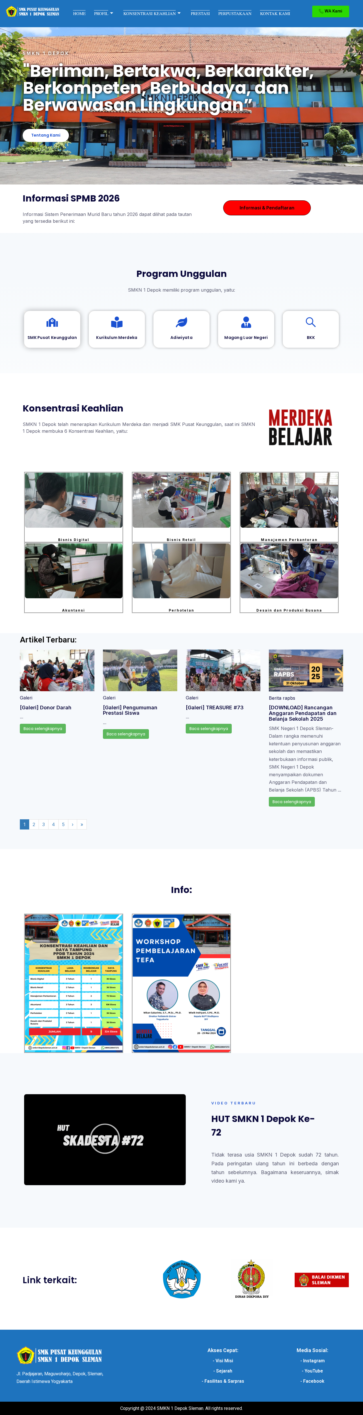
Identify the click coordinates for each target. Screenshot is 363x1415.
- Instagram (312, 1360)
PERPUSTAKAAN (235, 13)
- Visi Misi (223, 1360)
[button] (105, 1140)
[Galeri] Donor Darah (45, 707)
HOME (79, 13)
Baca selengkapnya (43, 728)
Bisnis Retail (181, 540)
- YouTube (312, 1371)
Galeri (26, 698)
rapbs (289, 698)
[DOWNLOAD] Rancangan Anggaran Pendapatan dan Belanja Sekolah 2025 (303, 713)
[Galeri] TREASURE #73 (215, 707)
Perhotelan (181, 610)
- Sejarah (222, 1371)
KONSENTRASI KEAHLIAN (149, 13)
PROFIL (101, 13)
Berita (275, 698)
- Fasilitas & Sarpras (223, 1381)
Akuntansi (73, 610)
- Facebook (312, 1381)
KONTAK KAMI (275, 13)
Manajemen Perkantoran (289, 540)
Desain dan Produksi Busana (289, 610)
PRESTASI (200, 13)
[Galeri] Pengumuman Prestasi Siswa (130, 710)
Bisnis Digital (73, 540)
